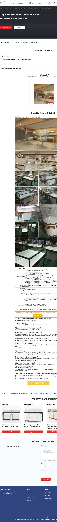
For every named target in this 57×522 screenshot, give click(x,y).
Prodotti (6, 8)
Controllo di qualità (30, 497)
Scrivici (19, 27)
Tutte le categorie (48, 501)
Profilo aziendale (30, 492)
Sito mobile (42, 517)
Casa (1, 8)
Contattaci (46, 479)
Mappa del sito (34, 517)
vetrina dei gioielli (13, 8)
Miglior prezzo (6, 27)
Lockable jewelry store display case (39, 393)
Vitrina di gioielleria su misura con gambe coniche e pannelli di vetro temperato (11, 426)
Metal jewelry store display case (19, 393)
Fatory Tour (29, 494)
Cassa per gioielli (48, 498)
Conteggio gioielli (48, 495)
